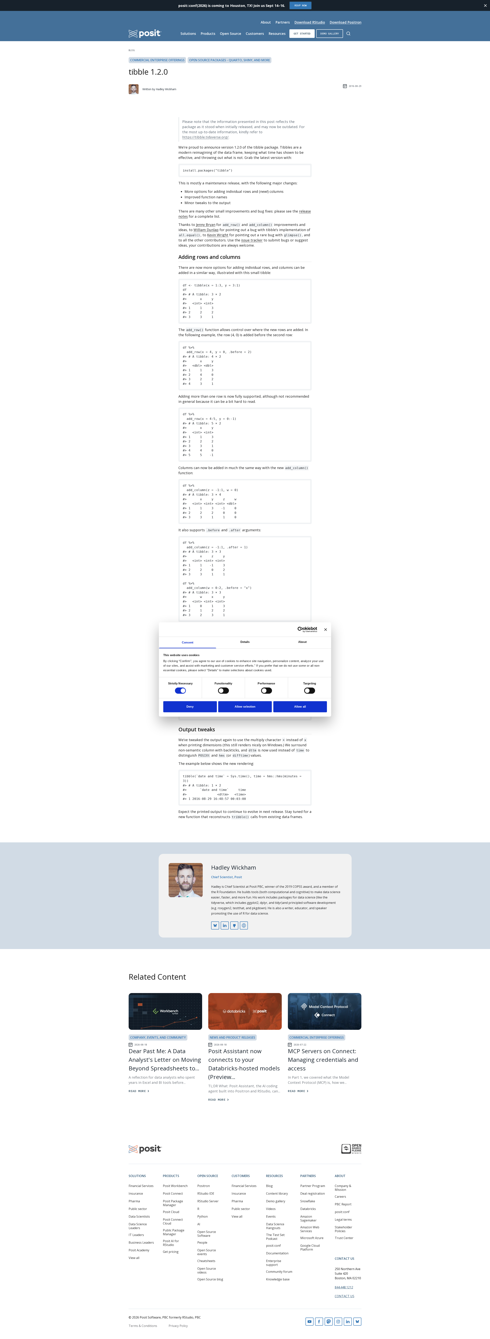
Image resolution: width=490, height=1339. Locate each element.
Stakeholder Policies (343, 1229)
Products (208, 33)
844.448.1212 (344, 1287)
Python (202, 1216)
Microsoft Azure (311, 1238)
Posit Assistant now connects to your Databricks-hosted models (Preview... (244, 1064)
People (202, 1242)
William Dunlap (206, 229)
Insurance (136, 1193)
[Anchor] (244, 256)
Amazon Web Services (309, 1229)
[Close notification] (485, 5)
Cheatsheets (206, 1261)
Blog (132, 50)
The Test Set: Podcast (275, 1237)
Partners (282, 22)
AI (198, 1224)
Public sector (138, 1209)
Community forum (279, 1272)
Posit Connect (173, 1193)
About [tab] (302, 641)
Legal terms (343, 1219)
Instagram (338, 1322)
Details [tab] (245, 641)
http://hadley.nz (244, 925)
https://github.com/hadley (234, 925)
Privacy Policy (178, 1326)
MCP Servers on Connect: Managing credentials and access (323, 1059)
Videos (271, 1209)
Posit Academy (139, 1250)
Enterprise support (273, 1263)
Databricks (308, 1209)
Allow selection (245, 706)
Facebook (319, 1322)
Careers (340, 1196)
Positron (203, 1186)
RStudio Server (208, 1201)
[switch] (223, 691)
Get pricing (171, 1252)
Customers (255, 33)
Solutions (188, 33)
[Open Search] (348, 33)
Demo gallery (329, 33)
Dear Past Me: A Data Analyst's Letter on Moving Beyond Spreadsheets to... (165, 1059)
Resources (277, 33)
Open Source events (206, 1252)
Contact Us (344, 1259)
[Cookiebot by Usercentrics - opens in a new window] (300, 629)
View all (134, 1258)
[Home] (145, 33)
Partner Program (312, 1186)
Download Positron (345, 22)
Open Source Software (206, 1234)
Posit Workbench (175, 1186)
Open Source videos (206, 1270)
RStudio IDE (205, 1193)
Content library (277, 1193)
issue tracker (252, 240)
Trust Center (344, 1238)
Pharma (134, 1201)
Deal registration (312, 1193)
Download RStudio (309, 22)
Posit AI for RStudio (171, 1243)
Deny (189, 706)
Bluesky (357, 1322)
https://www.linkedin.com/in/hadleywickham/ (225, 925)
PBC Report (343, 1204)
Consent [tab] (187, 642)
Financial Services (141, 1186)
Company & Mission (343, 1188)
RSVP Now (300, 5)
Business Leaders (141, 1242)
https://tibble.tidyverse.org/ (205, 137)
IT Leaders (136, 1235)
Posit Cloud (171, 1212)
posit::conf (273, 1245)
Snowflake (307, 1201)
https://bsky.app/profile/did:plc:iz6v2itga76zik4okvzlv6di (215, 925)
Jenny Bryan (205, 224)
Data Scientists (139, 1216)
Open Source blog (210, 1279)
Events (271, 1216)
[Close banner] (325, 629)
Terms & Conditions (143, 1326)
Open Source (230, 33)
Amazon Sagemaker (308, 1218)
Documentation (277, 1253)
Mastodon (329, 1322)
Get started (302, 33)
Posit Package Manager (173, 1203)
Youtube (309, 1322)
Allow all (300, 706)
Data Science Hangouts (275, 1226)
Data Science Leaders (138, 1226)
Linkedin (348, 1322)
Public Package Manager (173, 1232)
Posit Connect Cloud (173, 1221)
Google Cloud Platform (310, 1247)
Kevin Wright (217, 235)
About (266, 22)
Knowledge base (278, 1279)
